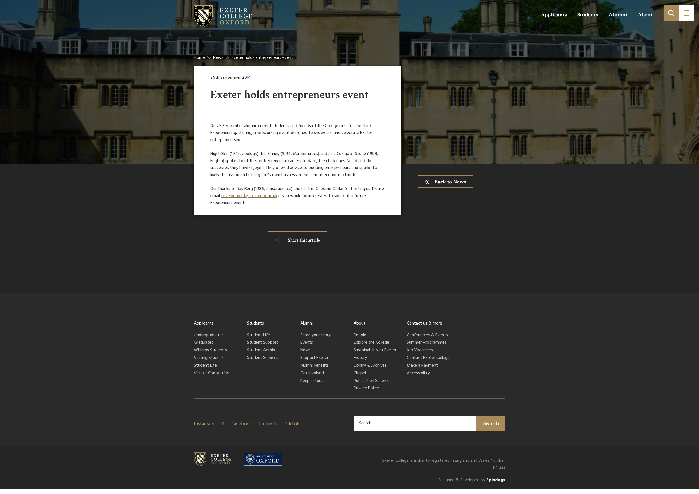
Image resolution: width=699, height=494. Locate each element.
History (360, 358)
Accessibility (418, 373)
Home (199, 57)
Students (587, 14)
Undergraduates (209, 335)
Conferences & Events (427, 335)
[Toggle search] (671, 13)
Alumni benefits (314, 366)
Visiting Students (210, 358)
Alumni (618, 14)
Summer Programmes (426, 343)
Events (306, 343)
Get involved (312, 373)
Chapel (360, 373)
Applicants (554, 14)
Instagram (204, 424)
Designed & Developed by (471, 480)
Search (491, 423)
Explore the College (371, 343)
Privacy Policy (366, 388)
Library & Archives (370, 366)
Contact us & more (424, 323)
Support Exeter (314, 358)
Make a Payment (422, 366)
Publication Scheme (372, 381)
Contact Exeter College (428, 358)
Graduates (203, 343)
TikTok (292, 424)
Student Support (262, 343)
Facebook (241, 424)
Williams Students (210, 350)
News (218, 57)
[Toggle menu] (686, 13)
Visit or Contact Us (211, 373)
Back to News (450, 181)
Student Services (262, 358)
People (360, 335)
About (645, 14)
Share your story (315, 335)
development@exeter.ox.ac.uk (249, 196)
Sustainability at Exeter (375, 350)
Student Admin (261, 350)
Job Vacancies (420, 350)
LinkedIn (268, 424)
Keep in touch (313, 381)
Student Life (205, 366)
